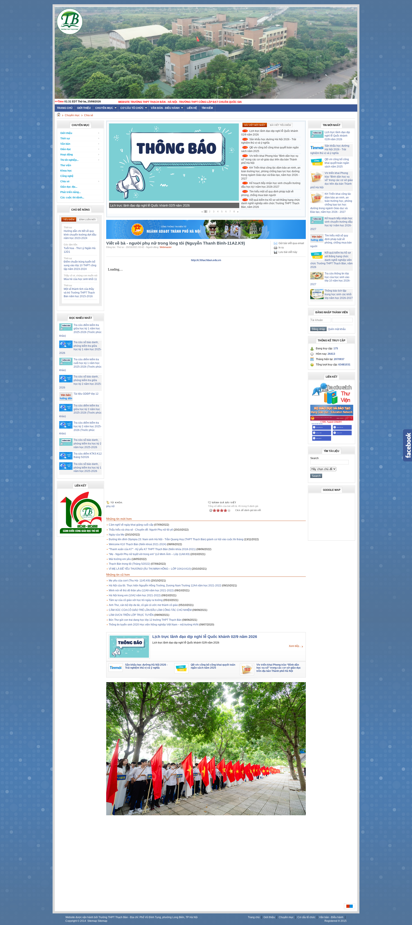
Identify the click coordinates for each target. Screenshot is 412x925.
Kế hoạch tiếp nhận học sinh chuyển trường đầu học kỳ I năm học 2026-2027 (270, 185)
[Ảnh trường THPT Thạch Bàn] (206, 814)
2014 (83, 920)
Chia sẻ (88, 115)
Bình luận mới (87, 219)
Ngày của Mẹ (116, 534)
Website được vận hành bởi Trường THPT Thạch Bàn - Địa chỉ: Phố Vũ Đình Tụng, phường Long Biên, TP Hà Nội (131, 917)
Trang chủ (254, 917)
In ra (281, 247)
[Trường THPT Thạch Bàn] (80, 533)
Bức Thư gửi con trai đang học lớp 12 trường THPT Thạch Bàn (145, 619)
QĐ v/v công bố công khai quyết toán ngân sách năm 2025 (270, 149)
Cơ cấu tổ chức (132, 108)
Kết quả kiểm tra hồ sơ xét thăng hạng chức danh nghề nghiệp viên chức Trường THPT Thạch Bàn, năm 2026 (270, 203)
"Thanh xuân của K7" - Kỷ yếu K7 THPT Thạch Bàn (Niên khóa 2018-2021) (152, 549)
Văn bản (65, 143)
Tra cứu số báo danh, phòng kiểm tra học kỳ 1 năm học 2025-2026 (87, 467)
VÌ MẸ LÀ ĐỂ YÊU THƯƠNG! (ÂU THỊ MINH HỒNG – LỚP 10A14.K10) (150, 568)
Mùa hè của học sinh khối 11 (80, 279)
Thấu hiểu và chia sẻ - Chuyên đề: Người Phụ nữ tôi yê (141, 529)
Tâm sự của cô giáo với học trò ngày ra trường (136, 600)
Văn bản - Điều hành (165, 108)
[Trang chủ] (58, 115)
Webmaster (166, 247)
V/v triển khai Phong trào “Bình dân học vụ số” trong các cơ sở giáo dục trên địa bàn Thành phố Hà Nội (269, 159)
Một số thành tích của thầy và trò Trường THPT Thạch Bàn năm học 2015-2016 (79, 293)
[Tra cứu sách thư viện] (331, 403)
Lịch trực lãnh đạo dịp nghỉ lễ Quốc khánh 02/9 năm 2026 (269, 132)
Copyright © (72, 920)
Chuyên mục (104, 108)
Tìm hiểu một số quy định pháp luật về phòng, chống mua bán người (267, 193)
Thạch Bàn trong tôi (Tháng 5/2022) (129, 563)
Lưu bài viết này (288, 252)
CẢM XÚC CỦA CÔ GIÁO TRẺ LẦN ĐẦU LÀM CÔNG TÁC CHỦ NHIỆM (150, 610)
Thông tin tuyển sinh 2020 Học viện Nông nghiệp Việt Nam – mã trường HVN (153, 624)
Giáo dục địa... (68, 186)
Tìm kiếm (207, 108)
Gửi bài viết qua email (291, 243)
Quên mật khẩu (336, 329)
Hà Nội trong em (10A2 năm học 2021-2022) (135, 595)
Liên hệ (192, 108)
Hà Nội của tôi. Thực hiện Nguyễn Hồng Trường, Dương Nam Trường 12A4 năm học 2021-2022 (165, 585)
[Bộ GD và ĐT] (331, 414)
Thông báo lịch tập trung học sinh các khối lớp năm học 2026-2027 (339, 294)
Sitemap (92, 920)
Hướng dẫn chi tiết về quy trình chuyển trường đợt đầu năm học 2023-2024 (80, 235)
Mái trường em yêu (120, 559)
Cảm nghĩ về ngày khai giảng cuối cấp (131, 524)
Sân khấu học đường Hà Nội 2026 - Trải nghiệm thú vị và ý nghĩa (155, 205)
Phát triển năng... (70, 192)
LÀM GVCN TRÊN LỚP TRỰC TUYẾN (131, 614)
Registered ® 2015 (335, 920)
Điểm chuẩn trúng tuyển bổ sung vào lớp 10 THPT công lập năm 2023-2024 (80, 265)
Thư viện (65, 165)
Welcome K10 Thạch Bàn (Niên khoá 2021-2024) (137, 544)
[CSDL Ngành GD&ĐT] (331, 440)
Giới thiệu (84, 108)
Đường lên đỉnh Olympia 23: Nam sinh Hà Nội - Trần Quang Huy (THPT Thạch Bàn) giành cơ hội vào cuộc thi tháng (176, 539)
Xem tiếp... (295, 646)
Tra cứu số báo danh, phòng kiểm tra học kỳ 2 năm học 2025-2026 (87, 443)
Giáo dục (65, 149)
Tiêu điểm (68, 219)
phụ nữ (110, 506)
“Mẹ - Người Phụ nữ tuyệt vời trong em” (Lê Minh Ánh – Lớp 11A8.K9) (149, 554)
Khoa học (66, 170)
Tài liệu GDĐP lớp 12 (86, 393)
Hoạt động (66, 154)
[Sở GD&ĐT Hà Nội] (206, 238)
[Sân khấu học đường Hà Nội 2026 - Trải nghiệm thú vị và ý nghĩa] (173, 200)
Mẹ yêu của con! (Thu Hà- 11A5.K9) (129, 580)
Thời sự (65, 138)
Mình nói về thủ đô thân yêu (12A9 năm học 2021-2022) (141, 590)
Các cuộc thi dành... (72, 197)
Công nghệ (66, 176)
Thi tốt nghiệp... (69, 159)
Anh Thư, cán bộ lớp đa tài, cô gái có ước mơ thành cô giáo (143, 605)
